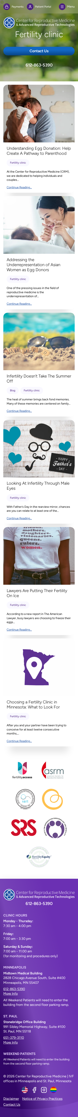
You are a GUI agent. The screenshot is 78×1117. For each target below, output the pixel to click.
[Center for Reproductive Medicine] (39, 23)
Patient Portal (43, 6)
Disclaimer (11, 1099)
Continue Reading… (19, 187)
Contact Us (39, 51)
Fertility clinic (18, 162)
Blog (12, 390)
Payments (18, 6)
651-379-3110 (13, 1038)
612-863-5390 (39, 65)
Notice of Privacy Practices (42, 1099)
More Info (10, 994)
